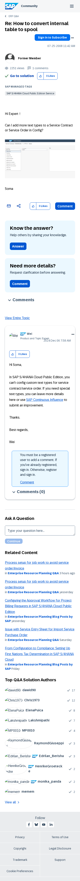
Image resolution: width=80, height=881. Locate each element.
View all (10, 802)
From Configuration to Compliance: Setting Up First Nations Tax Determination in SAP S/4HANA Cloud (39, 653)
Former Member (29, 58)
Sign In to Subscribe (52, 37)
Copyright (20, 848)
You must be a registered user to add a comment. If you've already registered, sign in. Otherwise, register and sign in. (38, 464)
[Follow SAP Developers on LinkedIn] (51, 824)
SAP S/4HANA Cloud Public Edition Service (30, 93)
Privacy (20, 837)
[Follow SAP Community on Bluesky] (36, 824)
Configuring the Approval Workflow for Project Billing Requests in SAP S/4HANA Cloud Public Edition (38, 606)
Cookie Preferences (20, 871)
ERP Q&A (14, 16)
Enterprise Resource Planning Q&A (33, 573)
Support (60, 859)
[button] (40, 76)
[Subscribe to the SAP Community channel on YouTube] (43, 824)
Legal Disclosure (60, 848)
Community (29, 6)
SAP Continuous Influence (44, 399)
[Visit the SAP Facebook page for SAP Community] (29, 824)
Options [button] (72, 38)
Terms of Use (60, 837)
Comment (65, 206)
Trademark (20, 859)
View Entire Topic (17, 318)
